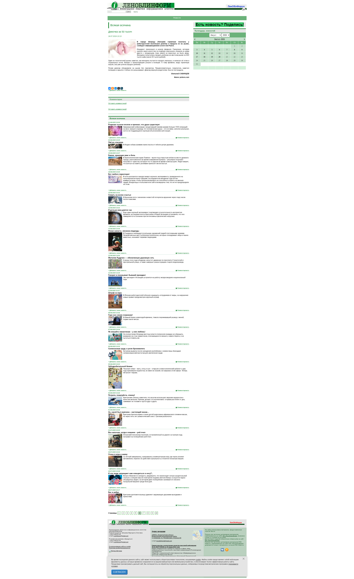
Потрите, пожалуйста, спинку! (121, 395)
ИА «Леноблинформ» (230, 536)
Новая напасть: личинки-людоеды (123, 231)
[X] (118, 88)
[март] (194, 39)
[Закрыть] (243, 558)
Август (217, 39)
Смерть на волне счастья (119, 195)
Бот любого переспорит (119, 174)
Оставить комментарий (117, 103)
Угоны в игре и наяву (117, 454)
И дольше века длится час (120, 210)
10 (156, 513)
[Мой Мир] (115, 88)
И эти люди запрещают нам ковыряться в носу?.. (130, 473)
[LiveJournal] (121, 88)
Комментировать (183, 137)
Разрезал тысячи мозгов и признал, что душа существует (134, 125)
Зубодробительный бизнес (120, 366)
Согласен (119, 572)
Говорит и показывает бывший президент (127, 275)
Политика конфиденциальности (119, 548)
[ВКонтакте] (109, 88)
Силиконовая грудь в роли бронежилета (126, 349)
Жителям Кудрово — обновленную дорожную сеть (131, 258)
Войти (136, 12)
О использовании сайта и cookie (120, 546)
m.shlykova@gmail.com (121, 536)
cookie (198, 560)
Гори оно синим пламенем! (120, 315)
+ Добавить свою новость (117, 90)
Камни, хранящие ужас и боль (121, 155)
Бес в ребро (113, 492)
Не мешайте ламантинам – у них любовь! (126, 332)
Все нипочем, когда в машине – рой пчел (126, 432)
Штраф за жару (115, 293)
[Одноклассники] (112, 88)
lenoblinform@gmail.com (164, 541)
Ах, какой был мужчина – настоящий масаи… (128, 412)
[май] (244, 39)
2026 (223, 39)
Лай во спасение (115, 142)
